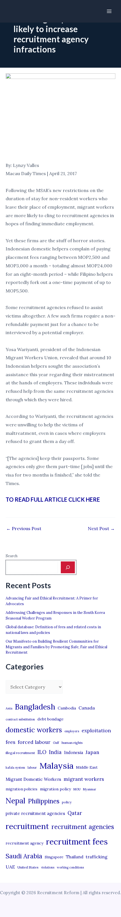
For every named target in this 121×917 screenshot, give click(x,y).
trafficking (96, 856)
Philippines (43, 801)
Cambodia (67, 708)
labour (32, 768)
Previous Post (23, 528)
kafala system (15, 768)
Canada (87, 708)
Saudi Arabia (24, 856)
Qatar (75, 813)
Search (11, 556)
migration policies (21, 789)
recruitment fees (77, 841)
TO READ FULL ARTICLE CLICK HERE (53, 499)
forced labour (34, 742)
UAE (10, 867)
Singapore (54, 857)
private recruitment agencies (35, 813)
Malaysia (56, 765)
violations (47, 867)
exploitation (96, 730)
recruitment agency (24, 843)
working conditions (70, 867)
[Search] (68, 567)
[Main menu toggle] (109, 11)
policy (66, 802)
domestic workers (34, 730)
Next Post (101, 528)
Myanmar (89, 789)
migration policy (55, 789)
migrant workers (84, 779)
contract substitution (20, 719)
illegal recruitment (20, 753)
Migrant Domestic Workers (33, 779)
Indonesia (73, 752)
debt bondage (50, 719)
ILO (41, 752)
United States (28, 867)
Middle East (87, 767)
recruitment (27, 826)
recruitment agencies (82, 827)
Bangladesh (35, 706)
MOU (76, 789)
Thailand (74, 856)
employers (71, 731)
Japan (92, 752)
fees (10, 742)
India (55, 752)
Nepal (15, 800)
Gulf (56, 743)
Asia (9, 708)
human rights (72, 742)
